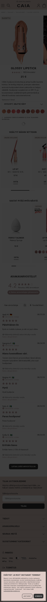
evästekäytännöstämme (12, 591)
